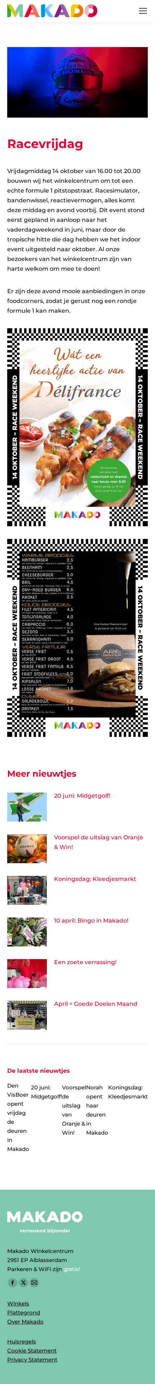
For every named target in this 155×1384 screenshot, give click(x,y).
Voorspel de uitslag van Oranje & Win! (98, 842)
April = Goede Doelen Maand (95, 1003)
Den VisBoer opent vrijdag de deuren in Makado (18, 1117)
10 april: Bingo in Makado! (91, 920)
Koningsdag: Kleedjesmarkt (95, 878)
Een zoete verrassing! (85, 962)
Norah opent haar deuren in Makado (97, 1110)
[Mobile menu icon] (143, 11)
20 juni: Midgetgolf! (82, 795)
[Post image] (27, 807)
